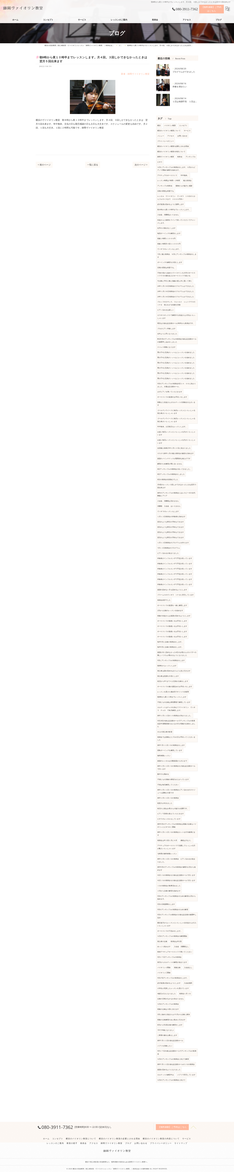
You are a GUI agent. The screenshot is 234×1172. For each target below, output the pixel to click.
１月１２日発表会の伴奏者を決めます (171, 516)
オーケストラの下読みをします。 (169, 931)
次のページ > (141, 164)
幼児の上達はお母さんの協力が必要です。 (173, 808)
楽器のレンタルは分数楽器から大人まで (172, 761)
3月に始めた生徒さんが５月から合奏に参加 (173, 1014)
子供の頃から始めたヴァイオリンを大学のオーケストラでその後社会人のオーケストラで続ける (176, 274)
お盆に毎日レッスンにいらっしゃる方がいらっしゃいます (176, 433)
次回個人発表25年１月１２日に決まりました (174, 448)
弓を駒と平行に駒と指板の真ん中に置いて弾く (174, 281)
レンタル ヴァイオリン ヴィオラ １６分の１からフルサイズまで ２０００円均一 (176, 197)
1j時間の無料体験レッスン (167, 853)
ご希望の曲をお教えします (167, 1035)
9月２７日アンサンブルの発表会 (169, 957)
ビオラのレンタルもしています (169, 819)
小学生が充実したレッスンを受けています (173, 988)
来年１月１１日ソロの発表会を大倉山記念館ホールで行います (176, 767)
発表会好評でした (164, 600)
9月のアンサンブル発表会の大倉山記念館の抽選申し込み (176, 916)
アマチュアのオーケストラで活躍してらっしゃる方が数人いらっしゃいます (176, 847)
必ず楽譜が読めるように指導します (170, 204)
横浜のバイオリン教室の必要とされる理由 (173, 146)
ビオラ (159, 162)
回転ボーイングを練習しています (169, 750)
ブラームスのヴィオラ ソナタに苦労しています (175, 595)
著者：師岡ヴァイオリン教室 (135, 73)
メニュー (160, 136)
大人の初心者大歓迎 (164, 732)
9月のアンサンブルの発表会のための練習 (172, 909)
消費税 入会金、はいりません (169, 506)
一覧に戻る (92, 164)
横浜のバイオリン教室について (169, 130)
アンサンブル (191, 157)
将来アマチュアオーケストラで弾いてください (174, 952)
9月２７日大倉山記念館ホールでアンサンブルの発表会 (176, 1052)
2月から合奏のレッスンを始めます (170, 610)
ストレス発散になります (166, 347)
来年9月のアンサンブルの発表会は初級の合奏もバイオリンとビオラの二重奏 (176, 825)
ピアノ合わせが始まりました (168, 553)
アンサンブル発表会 (164, 186)
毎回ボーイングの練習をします (169, 233)
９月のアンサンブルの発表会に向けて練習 (173, 1059)
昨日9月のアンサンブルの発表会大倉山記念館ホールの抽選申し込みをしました (176, 340)
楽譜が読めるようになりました (169, 1069)
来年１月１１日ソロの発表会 (168, 798)
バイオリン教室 (170, 125)
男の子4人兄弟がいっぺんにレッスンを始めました (176, 352)
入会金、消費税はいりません (168, 215)
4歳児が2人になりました (166, 993)
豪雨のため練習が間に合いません (169, 464)
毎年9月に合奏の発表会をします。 (170, 642)
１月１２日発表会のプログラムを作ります (173, 542)
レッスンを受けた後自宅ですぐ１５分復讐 (173, 692)
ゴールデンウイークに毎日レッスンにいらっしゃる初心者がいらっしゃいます (176, 411)
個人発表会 (187, 180)
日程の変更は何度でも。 (166, 267)
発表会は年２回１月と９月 (167, 840)
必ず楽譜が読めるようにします (169, 983)
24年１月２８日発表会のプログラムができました (175, 286)
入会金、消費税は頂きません (168, 501)
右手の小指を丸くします (166, 228)
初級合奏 (177, 967)
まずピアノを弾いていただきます (169, 392)
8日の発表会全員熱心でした (167, 479)
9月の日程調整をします (166, 904)
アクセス (170, 136)
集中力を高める (163, 774)
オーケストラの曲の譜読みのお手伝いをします (174, 686)
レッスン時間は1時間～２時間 (168, 180)
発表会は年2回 (176, 941)
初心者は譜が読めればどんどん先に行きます (173, 671)
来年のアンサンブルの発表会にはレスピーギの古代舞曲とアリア (176, 494)
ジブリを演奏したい (164, 1046)
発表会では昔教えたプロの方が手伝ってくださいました (176, 738)
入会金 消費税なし (181, 946)
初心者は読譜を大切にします (168, 676)
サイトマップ (180, 1143)
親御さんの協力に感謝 (184, 186)
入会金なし (188, 967)
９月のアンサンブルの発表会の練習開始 (172, 936)
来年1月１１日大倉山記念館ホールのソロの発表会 (176, 1064)
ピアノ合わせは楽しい (165, 310)
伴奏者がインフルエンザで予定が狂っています (174, 558)
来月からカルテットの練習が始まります (172, 962)
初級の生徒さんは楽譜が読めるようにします (173, 616)
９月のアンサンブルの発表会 (168, 1004)
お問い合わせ (182, 136)
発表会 (179, 157)
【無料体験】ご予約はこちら (211, 9)
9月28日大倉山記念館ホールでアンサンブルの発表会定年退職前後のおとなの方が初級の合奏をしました (176, 724)
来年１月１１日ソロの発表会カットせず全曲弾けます (176, 833)
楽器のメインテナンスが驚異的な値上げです (173, 458)
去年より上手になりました (167, 334)
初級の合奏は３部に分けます (168, 1009)
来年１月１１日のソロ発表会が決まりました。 (174, 715)
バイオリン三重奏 (164, 972)
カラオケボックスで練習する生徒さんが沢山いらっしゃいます (176, 316)
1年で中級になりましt (165, 1030)
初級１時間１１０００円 (166, 238)
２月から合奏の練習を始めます (169, 891)
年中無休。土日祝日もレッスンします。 (172, 426)
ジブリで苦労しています (186, 1075)
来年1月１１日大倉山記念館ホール (170, 1040)
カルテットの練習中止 (165, 1075)
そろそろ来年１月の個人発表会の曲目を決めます (175, 453)
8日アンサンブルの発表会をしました (171, 474)
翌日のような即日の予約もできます (170, 522)
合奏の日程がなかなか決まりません (170, 999)
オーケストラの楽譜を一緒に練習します (172, 605)
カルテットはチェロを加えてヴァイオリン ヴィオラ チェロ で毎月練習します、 (176, 708)
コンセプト (183, 125)
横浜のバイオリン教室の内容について (171, 151)
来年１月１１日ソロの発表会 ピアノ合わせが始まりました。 (176, 860)
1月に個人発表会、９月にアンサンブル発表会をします (176, 255)
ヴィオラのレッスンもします (168, 511)
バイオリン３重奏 (164, 967)
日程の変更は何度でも (165, 191)
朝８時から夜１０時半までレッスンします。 (173, 209)
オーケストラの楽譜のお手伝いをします (172, 397)
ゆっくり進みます (164, 946)
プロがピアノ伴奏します (166, 328)
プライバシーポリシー (165, 141)
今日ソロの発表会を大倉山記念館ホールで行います (176, 875)
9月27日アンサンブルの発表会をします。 (172, 978)
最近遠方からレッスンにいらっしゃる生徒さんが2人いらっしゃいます (176, 924)
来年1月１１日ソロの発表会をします (171, 745)
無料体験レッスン (164, 755)
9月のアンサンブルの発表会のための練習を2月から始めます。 (176, 897)
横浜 (159, 125)
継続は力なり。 (186, 840)
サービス (187, 130)
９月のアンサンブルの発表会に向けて (171, 1080)
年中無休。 (185, 175)
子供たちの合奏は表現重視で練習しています (173, 702)
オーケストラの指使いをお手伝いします (172, 621)
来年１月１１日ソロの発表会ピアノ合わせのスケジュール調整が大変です (176, 791)
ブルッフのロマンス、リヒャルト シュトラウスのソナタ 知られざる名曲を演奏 (176, 303)
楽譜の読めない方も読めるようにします (172, 590)
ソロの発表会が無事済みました (169, 886)
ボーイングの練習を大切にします (169, 262)
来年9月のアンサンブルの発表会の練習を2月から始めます (176, 868)
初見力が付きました (164, 803)
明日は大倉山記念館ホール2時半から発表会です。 (176, 323)
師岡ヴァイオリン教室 (165, 157)
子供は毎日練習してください (168, 784)
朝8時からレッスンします (166, 665)
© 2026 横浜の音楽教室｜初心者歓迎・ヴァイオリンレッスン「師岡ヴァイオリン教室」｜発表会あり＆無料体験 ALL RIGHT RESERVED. (117, 1169)
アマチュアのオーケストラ (167, 175)
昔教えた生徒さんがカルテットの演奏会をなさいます (176, 403)
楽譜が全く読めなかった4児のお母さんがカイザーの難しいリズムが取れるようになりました (176, 653)
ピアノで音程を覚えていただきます (170, 813)
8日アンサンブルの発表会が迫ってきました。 (174, 469)
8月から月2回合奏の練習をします (169, 1025)
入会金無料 (188, 983)
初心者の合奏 (162, 941)
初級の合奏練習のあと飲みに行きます (171, 1020)
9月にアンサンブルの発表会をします (171, 660)
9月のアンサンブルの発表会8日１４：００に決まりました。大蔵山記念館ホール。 (176, 385)
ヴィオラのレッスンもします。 (169, 249)
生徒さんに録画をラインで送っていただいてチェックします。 (176, 221)
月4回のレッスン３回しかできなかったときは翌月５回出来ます (176, 486)
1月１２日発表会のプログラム (168, 548)
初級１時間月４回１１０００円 (169, 244)
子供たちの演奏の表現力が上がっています (173, 779)
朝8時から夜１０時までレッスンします (171, 697)
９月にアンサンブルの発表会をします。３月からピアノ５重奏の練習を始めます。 (176, 168)
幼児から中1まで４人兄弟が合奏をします (172, 681)
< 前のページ (44, 164)
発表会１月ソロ (185, 993)
